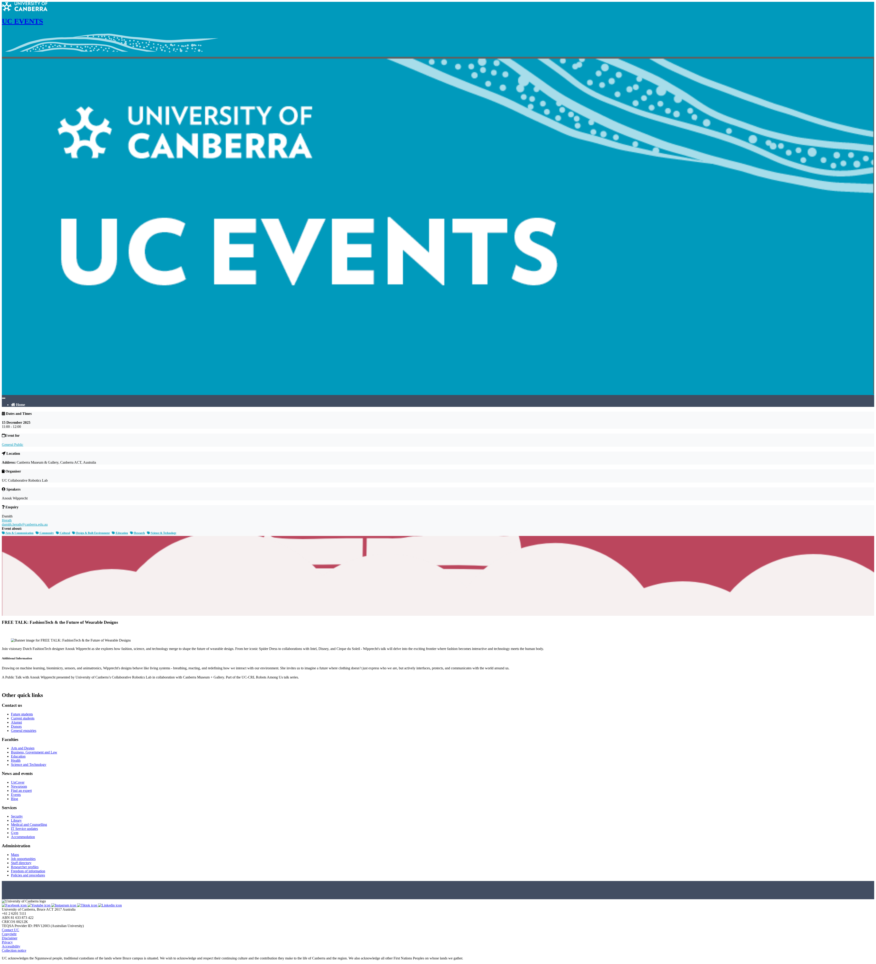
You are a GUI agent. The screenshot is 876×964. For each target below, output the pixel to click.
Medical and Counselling (29, 824)
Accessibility (11, 946)
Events (16, 795)
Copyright (9, 934)
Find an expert (21, 791)
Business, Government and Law (34, 752)
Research (139, 533)
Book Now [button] (10, 686)
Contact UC (10, 930)
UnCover (17, 782)
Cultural (64, 533)
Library (16, 820)
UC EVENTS (22, 21)
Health (16, 760)
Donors (16, 726)
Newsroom (19, 786)
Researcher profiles (25, 867)
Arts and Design (22, 748)
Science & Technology (163, 533)
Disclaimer (9, 938)
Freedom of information (28, 871)
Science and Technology (28, 765)
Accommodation (23, 837)
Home (20, 405)
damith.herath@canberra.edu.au (25, 524)
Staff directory (21, 863)
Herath (7, 520)
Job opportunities (23, 859)
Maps (15, 855)
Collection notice (14, 950)
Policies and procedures (28, 875)
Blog (14, 799)
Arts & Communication (19, 533)
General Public (12, 445)
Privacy (7, 942)
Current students (22, 718)
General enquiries (23, 731)
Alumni (16, 722)
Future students (22, 714)
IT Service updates (24, 829)
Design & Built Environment (93, 533)
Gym (14, 833)
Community (46, 533)
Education (121, 533)
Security (17, 816)
